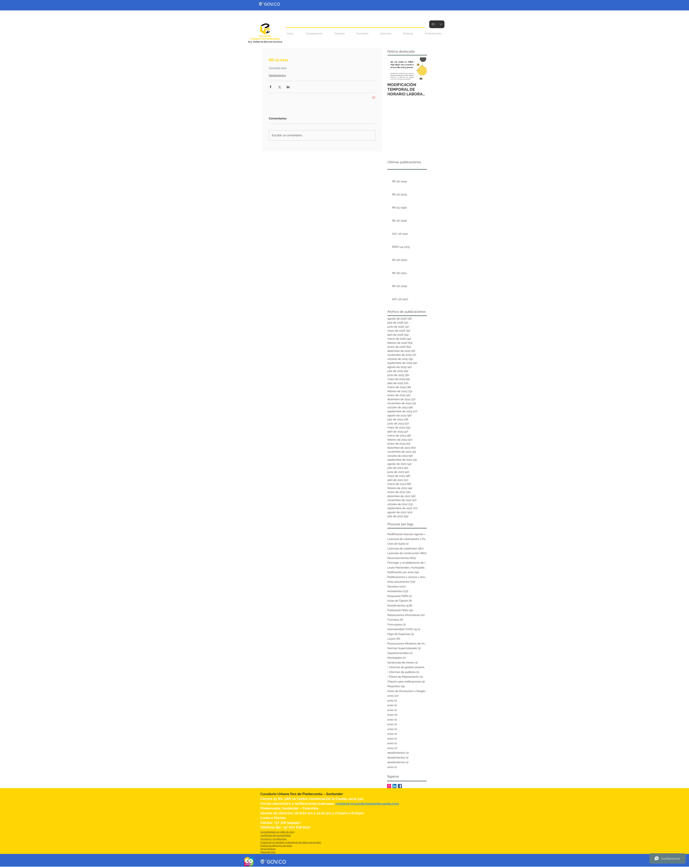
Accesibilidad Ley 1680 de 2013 (277, 832)
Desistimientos (277, 75)
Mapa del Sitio (268, 852)
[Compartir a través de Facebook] (270, 87)
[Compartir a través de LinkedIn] (288, 87)
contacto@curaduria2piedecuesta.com (367, 803)
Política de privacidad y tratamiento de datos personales (290, 842)
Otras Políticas (268, 848)
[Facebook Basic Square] (400, 786)
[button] (385, 33)
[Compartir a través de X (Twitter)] (279, 87)
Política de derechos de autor (276, 845)
